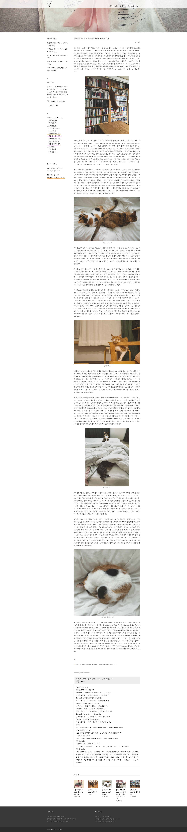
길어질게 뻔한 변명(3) (116, 727)
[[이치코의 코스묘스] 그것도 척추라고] (107, 784)
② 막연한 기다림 (93, 695)
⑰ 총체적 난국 (92, 722)
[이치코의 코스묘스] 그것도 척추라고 (107, 792)
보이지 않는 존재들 (113, 751)
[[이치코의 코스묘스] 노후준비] (93, 784)
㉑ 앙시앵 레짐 (112, 746)
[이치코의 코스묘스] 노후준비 (92, 791)
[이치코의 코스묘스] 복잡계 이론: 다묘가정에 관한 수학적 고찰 (121, 794)
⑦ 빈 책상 (79, 706)
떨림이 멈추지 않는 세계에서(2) (108, 738)
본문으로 (113, 664)
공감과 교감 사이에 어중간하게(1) (87, 733)
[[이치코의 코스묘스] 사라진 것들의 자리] (79, 784)
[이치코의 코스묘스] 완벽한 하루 (135, 792)
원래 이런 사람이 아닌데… (85, 751)
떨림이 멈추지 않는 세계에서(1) (86, 738)
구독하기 (107, 816)
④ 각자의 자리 (80, 701)
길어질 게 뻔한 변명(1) (84, 727)
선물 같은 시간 (95, 754)
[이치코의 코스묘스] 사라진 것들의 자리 (78, 792)
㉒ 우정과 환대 (124, 746)
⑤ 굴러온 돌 (91, 701)
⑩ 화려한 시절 (80, 711)
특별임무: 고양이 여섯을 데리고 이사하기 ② (113, 757)
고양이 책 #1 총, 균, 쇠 (127, 751)
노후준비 (127, 760)
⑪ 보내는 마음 (92, 711)
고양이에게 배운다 (100, 751)
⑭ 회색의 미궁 (92, 717)
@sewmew (115, 819)
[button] (137, 4)
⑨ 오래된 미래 (102, 706)
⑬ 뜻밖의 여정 (80, 717)
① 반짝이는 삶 (80, 695)
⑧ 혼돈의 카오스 (90, 706)
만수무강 (132, 757)
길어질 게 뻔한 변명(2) (100, 727)
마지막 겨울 (104, 754)
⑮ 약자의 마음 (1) (104, 717)
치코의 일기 (85, 754)
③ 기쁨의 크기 (105, 695)
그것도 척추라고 (117, 760)
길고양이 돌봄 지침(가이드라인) (120, 754)
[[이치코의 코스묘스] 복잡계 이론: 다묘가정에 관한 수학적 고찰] (121, 784)
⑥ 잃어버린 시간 (103, 701)
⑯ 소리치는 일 (80, 722)
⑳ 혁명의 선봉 (100, 746)
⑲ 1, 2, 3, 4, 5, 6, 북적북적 (84, 746)
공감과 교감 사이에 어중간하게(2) (110, 733)
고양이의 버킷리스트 (83, 735)
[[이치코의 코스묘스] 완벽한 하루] (135, 784)
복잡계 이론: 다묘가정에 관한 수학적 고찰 (97, 760)
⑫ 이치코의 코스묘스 (106, 711)
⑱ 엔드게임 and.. (105, 722)
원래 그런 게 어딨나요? (84, 730)
